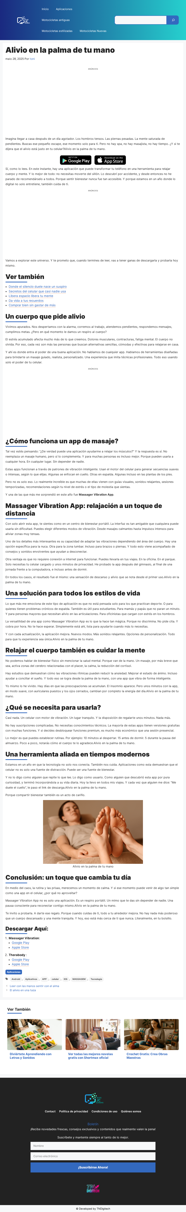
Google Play (20, 943)
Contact (50, 1111)
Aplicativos (31, 979)
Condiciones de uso (104, 1111)
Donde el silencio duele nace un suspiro (38, 286)
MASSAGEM (79, 979)
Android (16, 979)
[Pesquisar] (173, 20)
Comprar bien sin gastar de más (32, 305)
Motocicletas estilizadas (57, 31)
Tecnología (96, 979)
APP (44, 979)
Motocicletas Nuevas (93, 31)
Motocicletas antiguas (56, 20)
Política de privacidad (73, 1111)
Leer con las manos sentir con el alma (34, 986)
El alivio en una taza (23, 990)
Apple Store (20, 947)
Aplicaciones (64, 9)
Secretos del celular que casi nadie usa (37, 291)
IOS (65, 979)
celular (55, 979)
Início (45, 9)
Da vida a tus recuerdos (26, 300)
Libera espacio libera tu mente (31, 296)
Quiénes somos (131, 1111)
